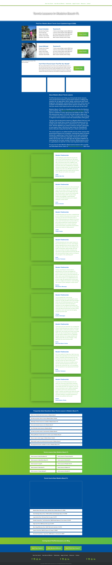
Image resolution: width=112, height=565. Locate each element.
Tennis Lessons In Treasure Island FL (65, 456)
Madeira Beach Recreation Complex (73, 111)
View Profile (83, 34)
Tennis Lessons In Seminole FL (64, 460)
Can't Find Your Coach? (73, 548)
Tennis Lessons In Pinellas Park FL (65, 463)
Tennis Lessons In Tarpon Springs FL (38, 471)
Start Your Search (49, 3)
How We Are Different (59, 3)
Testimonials (68, 3)
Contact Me (78, 68)
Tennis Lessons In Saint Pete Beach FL (39, 456)
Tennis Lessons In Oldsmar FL (64, 467)
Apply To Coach (76, 3)
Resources (83, 3)
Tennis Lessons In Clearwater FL (37, 467)
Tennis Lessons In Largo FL (36, 463)
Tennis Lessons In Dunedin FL (64, 471)
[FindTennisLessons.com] (30, 2)
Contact (88, 3)
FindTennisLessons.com (75, 146)
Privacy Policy (68, 563)
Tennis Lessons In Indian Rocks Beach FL (39, 460)
